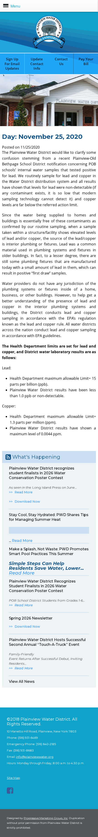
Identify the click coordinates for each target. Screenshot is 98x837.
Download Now (27, 501)
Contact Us (61, 61)
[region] (49, 100)
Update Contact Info (36, 64)
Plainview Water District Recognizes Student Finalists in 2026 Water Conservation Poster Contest (42, 586)
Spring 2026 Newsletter (30, 618)
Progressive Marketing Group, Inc (46, 818)
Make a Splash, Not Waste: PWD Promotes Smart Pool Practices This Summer (49, 551)
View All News (22, 681)
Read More (24, 492)
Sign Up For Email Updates (12, 64)
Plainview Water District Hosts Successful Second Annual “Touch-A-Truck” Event (47, 642)
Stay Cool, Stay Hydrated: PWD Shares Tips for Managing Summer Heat (48, 517)
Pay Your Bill (86, 61)
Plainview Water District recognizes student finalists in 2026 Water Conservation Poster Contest (41, 473)
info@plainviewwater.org (34, 757)
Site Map (13, 778)
